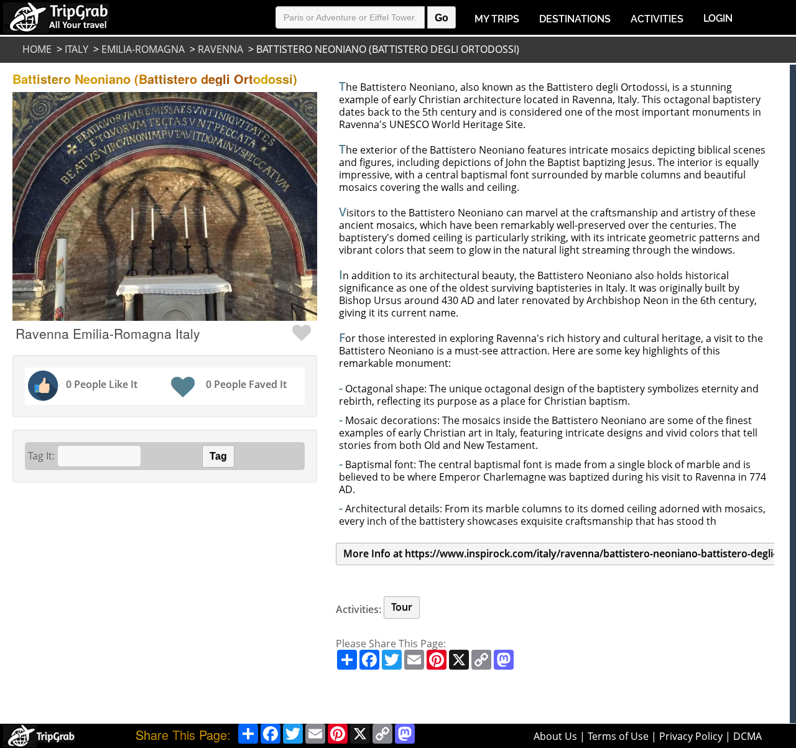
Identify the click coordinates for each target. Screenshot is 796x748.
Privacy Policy (691, 736)
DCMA (747, 736)
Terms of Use (618, 736)
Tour (401, 607)
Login (718, 18)
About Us (555, 736)
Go (441, 17)
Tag (218, 456)
